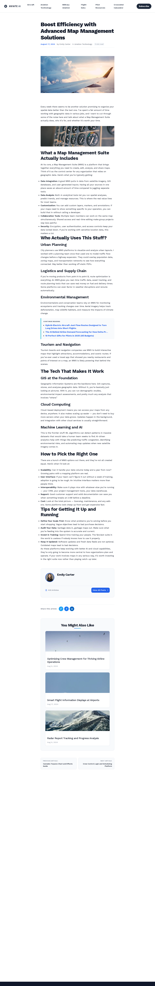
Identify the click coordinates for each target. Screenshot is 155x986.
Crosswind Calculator (118, 6)
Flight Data (83, 6)
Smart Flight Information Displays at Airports (73, 700)
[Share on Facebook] (66, 609)
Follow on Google (120, 982)
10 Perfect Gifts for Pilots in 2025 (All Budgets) (69, 335)
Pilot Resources (100, 6)
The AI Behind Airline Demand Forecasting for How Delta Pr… (76, 332)
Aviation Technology (46, 6)
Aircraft (30, 5)
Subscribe (144, 6)
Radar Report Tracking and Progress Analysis (73, 738)
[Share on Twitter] (61, 609)
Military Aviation (66, 6)
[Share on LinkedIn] (72, 609)
